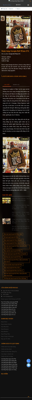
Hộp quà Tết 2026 (5, 339)
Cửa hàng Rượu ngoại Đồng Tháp (9, 304)
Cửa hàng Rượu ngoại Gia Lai (8, 314)
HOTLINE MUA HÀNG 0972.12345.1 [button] (15, 76)
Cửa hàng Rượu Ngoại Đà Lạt (8, 309)
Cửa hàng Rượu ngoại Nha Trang (9, 305)
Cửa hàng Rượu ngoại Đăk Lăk (8, 313)
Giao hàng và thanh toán (7, 354)
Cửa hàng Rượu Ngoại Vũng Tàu (9, 307)
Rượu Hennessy (5, 329)
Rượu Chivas (4, 322)
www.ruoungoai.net (8, 296)
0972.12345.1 (7, 5)
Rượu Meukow (4, 331)
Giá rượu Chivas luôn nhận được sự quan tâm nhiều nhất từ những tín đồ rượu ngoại (20, 228)
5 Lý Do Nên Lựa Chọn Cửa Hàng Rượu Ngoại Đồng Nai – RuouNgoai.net (20, 207)
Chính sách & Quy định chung (8, 347)
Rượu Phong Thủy (5, 334)
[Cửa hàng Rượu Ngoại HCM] (16, 1)
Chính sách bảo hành (6, 349)
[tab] (7, 84)
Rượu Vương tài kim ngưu (7, 336)
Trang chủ (4, 9)
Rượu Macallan (5, 327)
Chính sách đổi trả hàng (7, 356)
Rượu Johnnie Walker (6, 324)
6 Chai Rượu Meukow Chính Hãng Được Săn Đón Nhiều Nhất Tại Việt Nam (20, 221)
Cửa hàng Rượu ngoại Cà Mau (8, 311)
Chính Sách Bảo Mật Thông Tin (9, 351)
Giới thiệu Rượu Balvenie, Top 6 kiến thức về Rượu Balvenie (21, 199)
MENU (19, 5)
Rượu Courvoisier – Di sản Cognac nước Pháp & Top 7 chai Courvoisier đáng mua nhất (20, 214)
